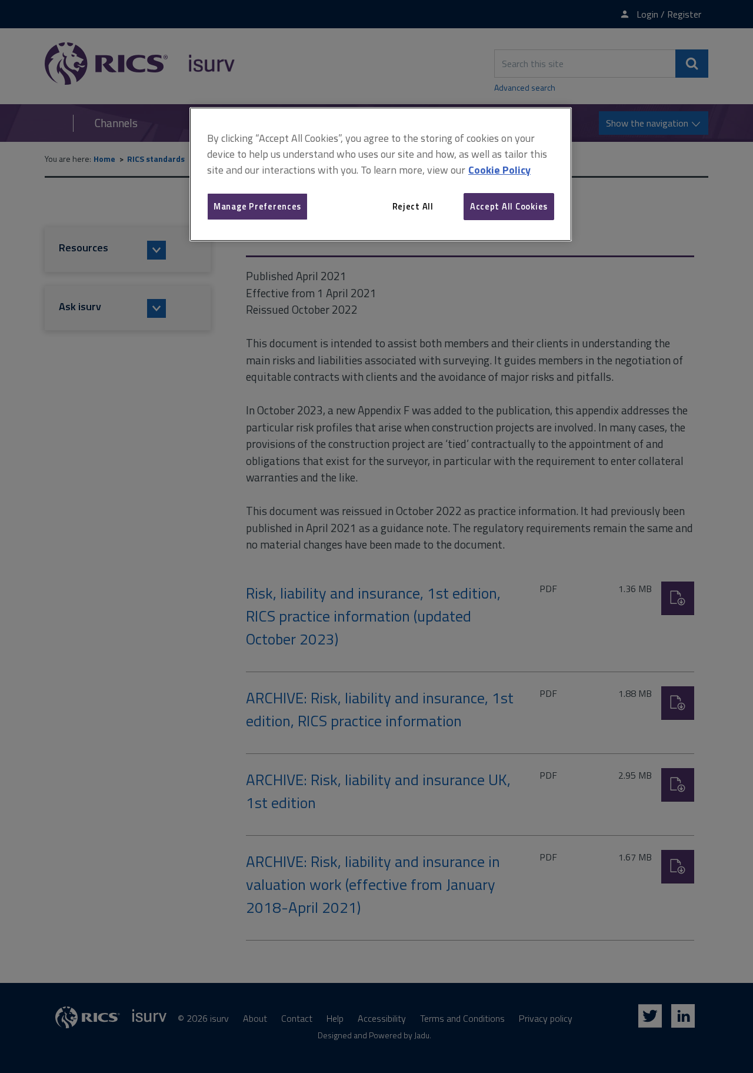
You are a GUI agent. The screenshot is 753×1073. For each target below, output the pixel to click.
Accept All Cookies (509, 206)
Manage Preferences (257, 206)
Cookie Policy (499, 170)
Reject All (413, 206)
